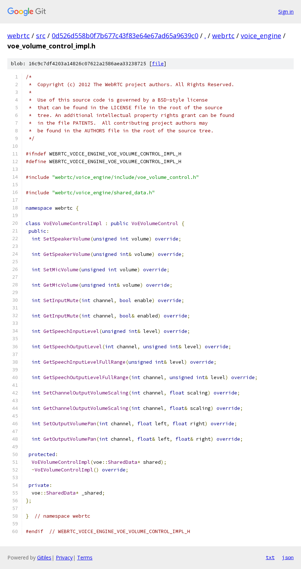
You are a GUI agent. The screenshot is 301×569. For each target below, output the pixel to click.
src (41, 35)
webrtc (18, 35)
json (288, 557)
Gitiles (44, 557)
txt (270, 557)
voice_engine (261, 35)
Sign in (286, 11)
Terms (85, 557)
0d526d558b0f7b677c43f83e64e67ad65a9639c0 (125, 35)
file (158, 63)
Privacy (64, 557)
